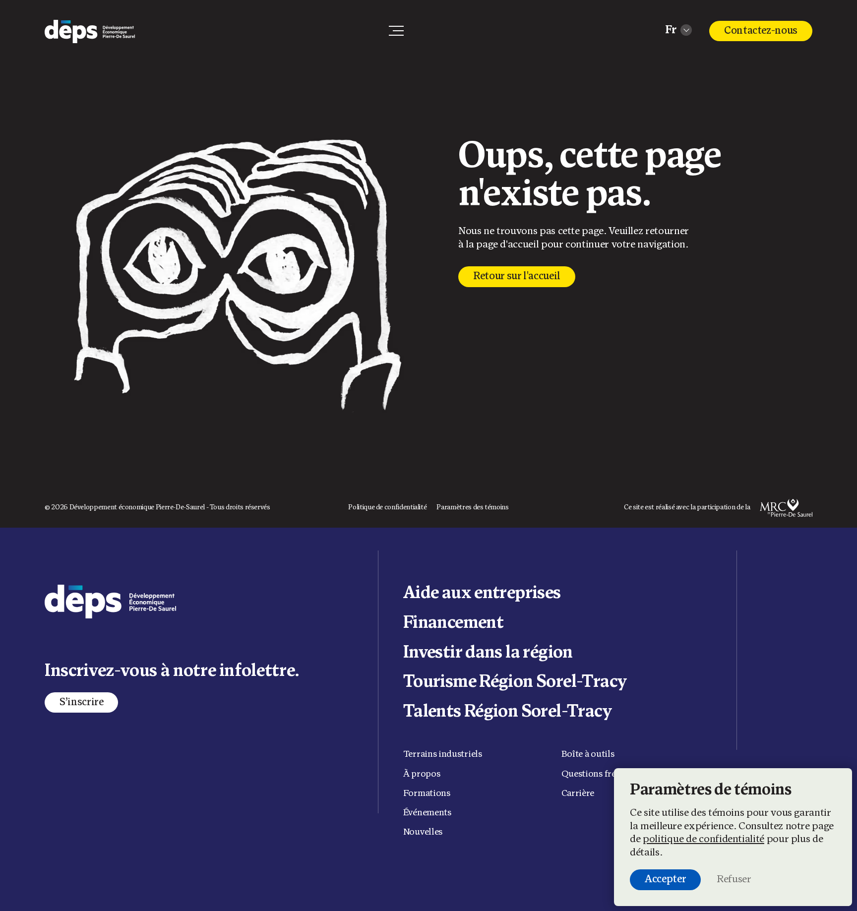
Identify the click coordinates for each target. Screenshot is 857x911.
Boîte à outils (587, 754)
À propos (421, 774)
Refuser (734, 879)
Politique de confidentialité (387, 507)
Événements (427, 813)
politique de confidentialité (703, 839)
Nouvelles (422, 832)
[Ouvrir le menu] (396, 31)
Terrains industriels (442, 754)
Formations (426, 793)
